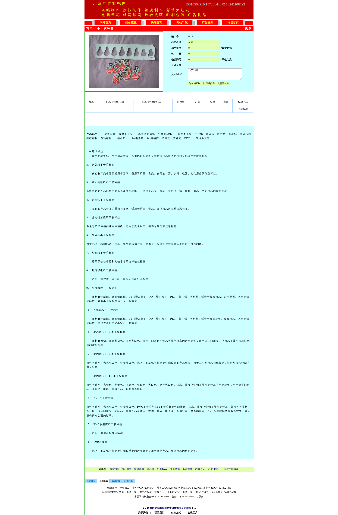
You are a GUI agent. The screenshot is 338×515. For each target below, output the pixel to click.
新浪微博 (187, 469)
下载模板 (243, 109)
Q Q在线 (116, 481)
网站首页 (105, 22)
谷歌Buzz (162, 469)
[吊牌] (124, 87)
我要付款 (128, 481)
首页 (89, 28)
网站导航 (182, 22)
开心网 (150, 469)
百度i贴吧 (213, 469)
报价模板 (131, 22)
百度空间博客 (231, 469)
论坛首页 (233, 22)
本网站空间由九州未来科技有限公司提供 (169, 508)
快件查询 (156, 22)
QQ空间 (114, 469)
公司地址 (91, 481)
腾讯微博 (175, 469)
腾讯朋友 (126, 469)
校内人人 (200, 469)
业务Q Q (104, 481)
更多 (248, 28)
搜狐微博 (139, 469)
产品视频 (207, 22)
